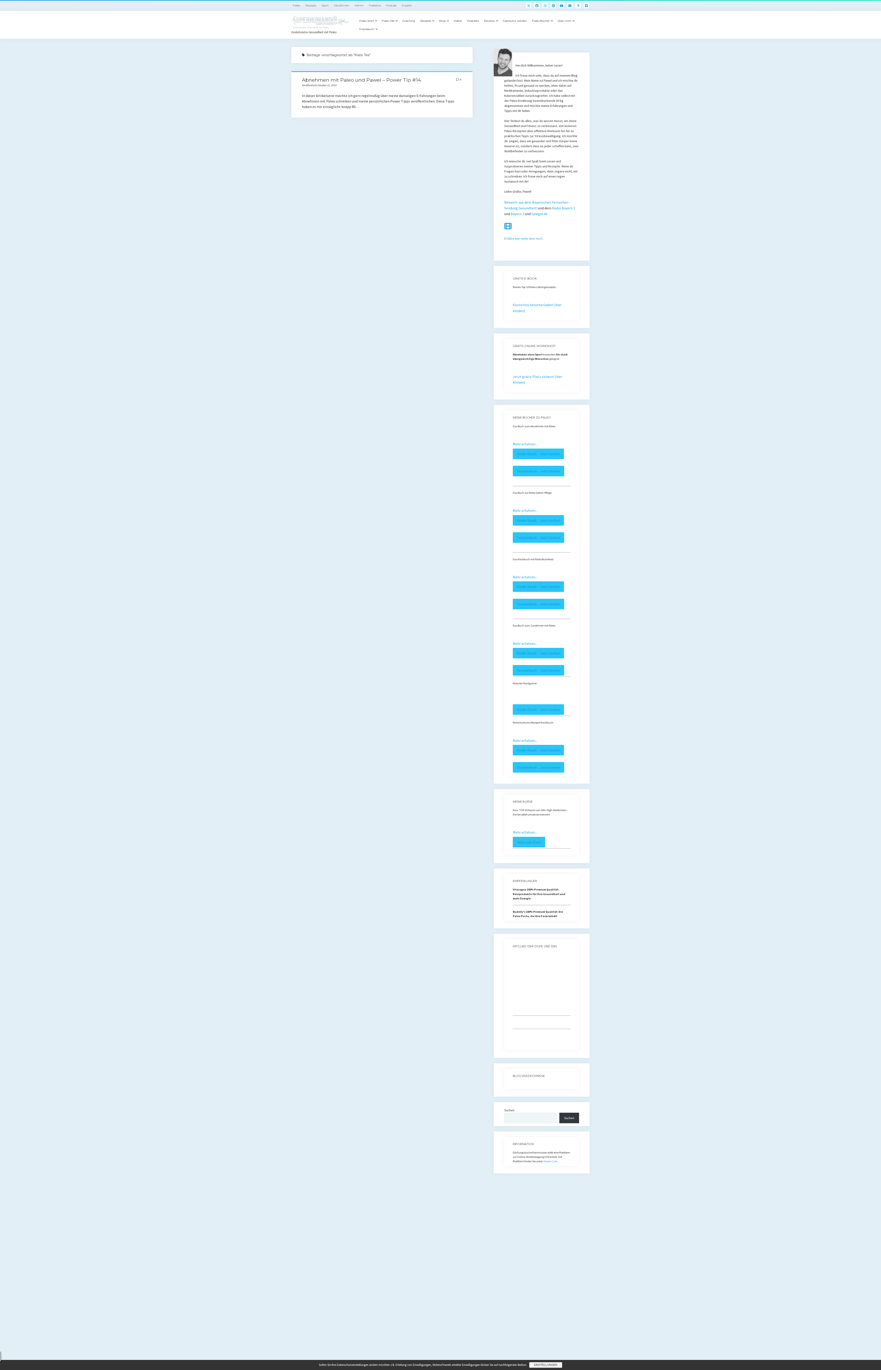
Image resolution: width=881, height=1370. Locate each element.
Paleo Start (366, 20)
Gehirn (359, 5)
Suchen (509, 1110)
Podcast (391, 5)
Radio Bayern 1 (563, 208)
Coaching (408, 20)
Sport (325, 5)
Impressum (366, 29)
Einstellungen (545, 1365)
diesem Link (550, 1161)
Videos (458, 20)
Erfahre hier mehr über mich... (524, 238)
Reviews (489, 20)
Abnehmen (341, 5)
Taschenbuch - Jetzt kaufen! (538, 471)
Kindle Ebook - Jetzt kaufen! (538, 454)
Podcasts (473, 20)
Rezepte (310, 5)
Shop (442, 20)
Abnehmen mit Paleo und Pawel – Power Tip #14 (361, 80)
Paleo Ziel (388, 20)
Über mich (565, 20)
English (407, 5)
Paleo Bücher (541, 20)
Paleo (296, 5)
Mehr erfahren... (525, 444)
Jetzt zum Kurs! (529, 842)
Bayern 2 (517, 213)
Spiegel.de (539, 213)
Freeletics (375, 5)
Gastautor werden (515, 20)
